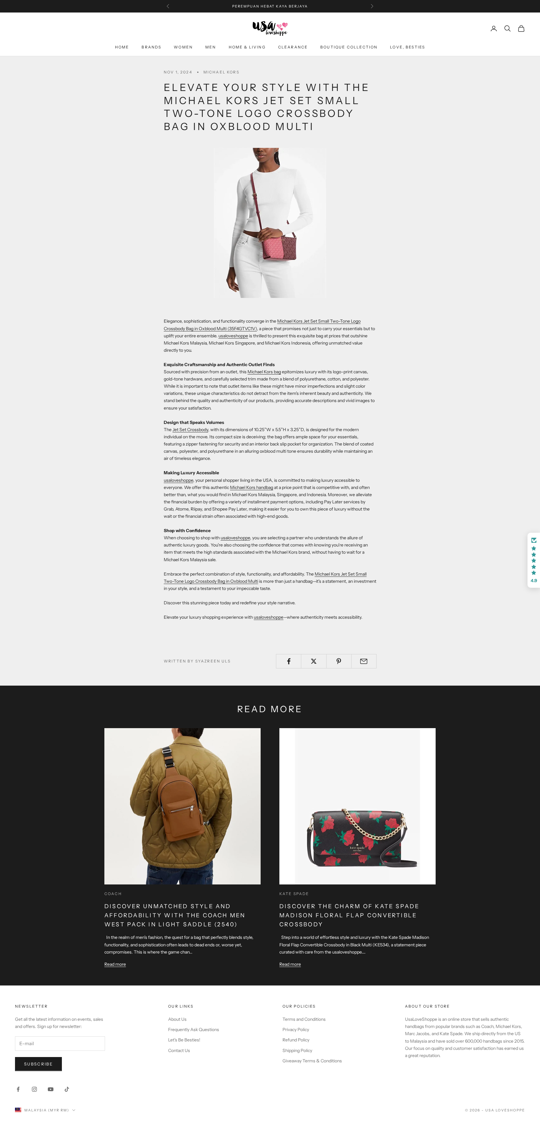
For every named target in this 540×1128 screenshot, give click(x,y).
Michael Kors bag (264, 372)
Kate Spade (294, 893)
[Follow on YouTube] (51, 1089)
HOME (122, 47)
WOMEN (183, 47)
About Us (177, 1019)
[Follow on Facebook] (18, 1089)
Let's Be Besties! (184, 1040)
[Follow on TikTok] (67, 1089)
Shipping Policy (297, 1050)
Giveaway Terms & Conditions (312, 1061)
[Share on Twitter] (313, 661)
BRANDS (151, 47)
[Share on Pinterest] (339, 661)
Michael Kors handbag (251, 487)
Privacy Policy (295, 1029)
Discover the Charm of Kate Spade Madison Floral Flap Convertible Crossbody (349, 915)
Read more (115, 964)
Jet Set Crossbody (190, 429)
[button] (534, 560)
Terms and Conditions (304, 1019)
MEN (210, 47)
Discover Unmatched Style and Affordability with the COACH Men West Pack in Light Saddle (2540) (175, 915)
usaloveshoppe (233, 336)
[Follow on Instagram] (34, 1089)
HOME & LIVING (247, 47)
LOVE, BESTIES (407, 47)
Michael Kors (221, 72)
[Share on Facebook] (288, 661)
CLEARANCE (293, 47)
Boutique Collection (349, 47)
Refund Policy (295, 1040)
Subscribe (38, 1063)
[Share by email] (364, 661)
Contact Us (179, 1050)
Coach (113, 893)
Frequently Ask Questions (193, 1029)
